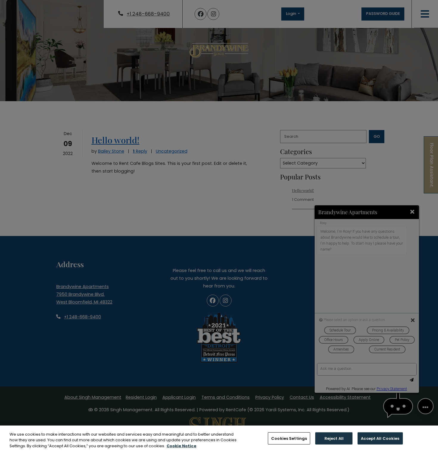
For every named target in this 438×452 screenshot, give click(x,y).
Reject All (334, 438)
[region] (219, 439)
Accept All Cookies (380, 438)
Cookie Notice (181, 446)
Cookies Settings (289, 438)
